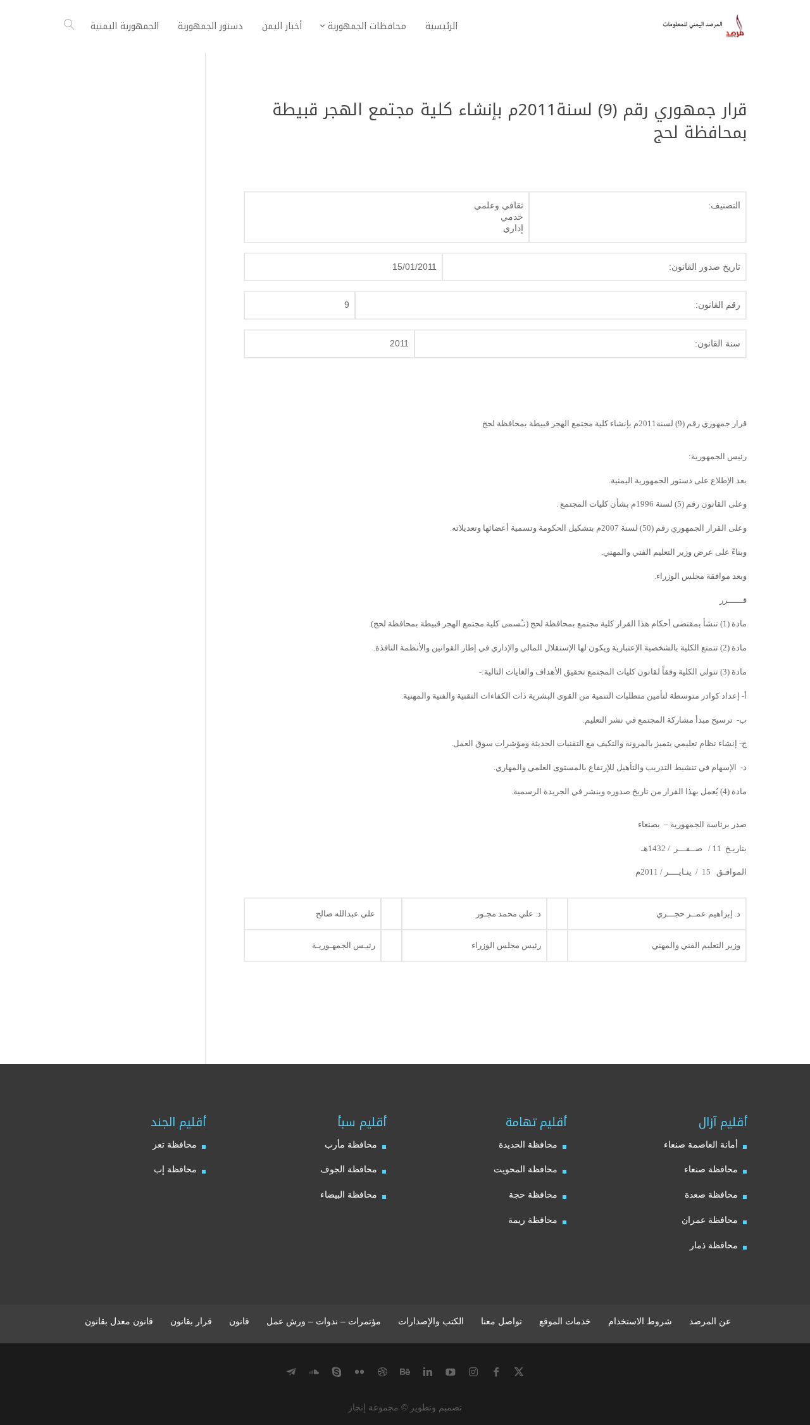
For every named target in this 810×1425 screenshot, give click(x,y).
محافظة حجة (533, 1194)
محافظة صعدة (711, 1194)
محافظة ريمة (533, 1220)
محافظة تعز (175, 1144)
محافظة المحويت (526, 1169)
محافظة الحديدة (528, 1144)
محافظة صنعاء (711, 1169)
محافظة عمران (710, 1220)
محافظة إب (175, 1169)
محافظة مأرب (351, 1144)
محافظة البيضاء (348, 1194)
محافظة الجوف (348, 1169)
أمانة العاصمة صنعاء (701, 1144)
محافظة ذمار (714, 1245)
